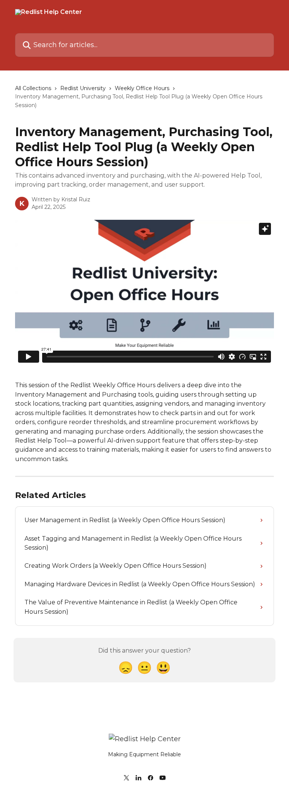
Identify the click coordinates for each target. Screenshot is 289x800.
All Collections (33, 88)
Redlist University (83, 88)
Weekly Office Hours (142, 88)
